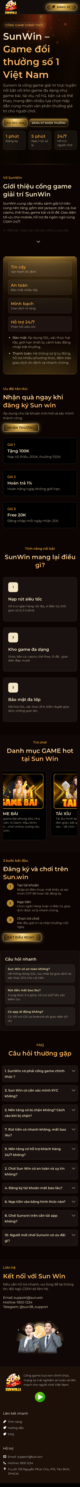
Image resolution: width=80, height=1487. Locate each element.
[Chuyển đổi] (73, 1071)
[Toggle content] (38, 243)
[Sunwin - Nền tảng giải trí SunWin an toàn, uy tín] (23, 7)
